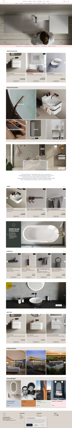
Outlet (53, 3)
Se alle (63, 186)
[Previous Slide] (8, 157)
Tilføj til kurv (16, 216)
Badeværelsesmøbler (28, 3)
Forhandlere (40, 1)
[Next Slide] (64, 157)
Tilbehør (48, 3)
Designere (29, 1)
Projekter (34, 1)
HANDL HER (61, 305)
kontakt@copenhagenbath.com (10, 420)
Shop (20, 414)
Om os (44, 1)
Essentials (44, 3)
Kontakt (47, 1)
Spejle (34, 3)
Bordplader (39, 3)
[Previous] (7, 393)
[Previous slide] (7, 63)
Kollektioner (25, 1)
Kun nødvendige (36, 425)
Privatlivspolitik (39, 416)
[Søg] (55, 3)
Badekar (16, 3)
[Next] (65, 393)
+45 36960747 (7, 419)
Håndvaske (21, 3)
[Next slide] (65, 63)
